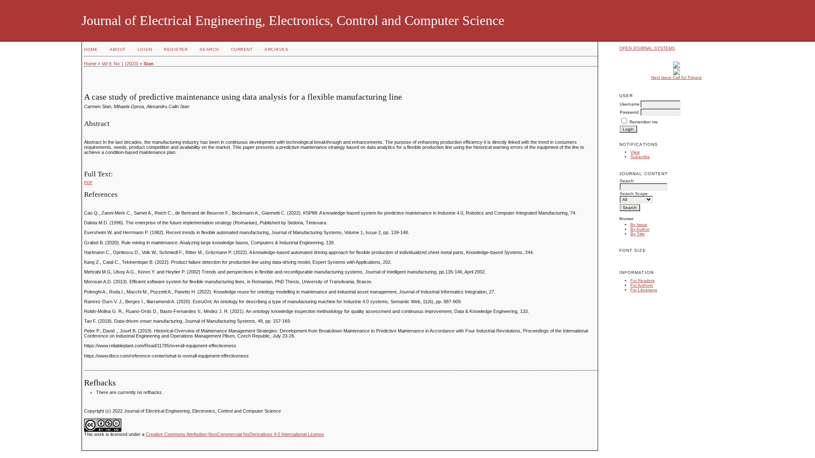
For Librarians (643, 290)
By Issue (638, 224)
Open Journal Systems (647, 48)
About (118, 49)
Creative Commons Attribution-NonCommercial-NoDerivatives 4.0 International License (235, 434)
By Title (637, 234)
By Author (639, 229)
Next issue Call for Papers (676, 77)
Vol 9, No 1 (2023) (119, 63)
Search (209, 49)
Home (91, 49)
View (635, 152)
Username (630, 104)
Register (176, 49)
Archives (276, 49)
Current (242, 49)
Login (145, 49)
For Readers (642, 280)
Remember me (644, 122)
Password (629, 112)
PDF (88, 182)
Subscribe (640, 156)
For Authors (641, 285)
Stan (148, 63)
